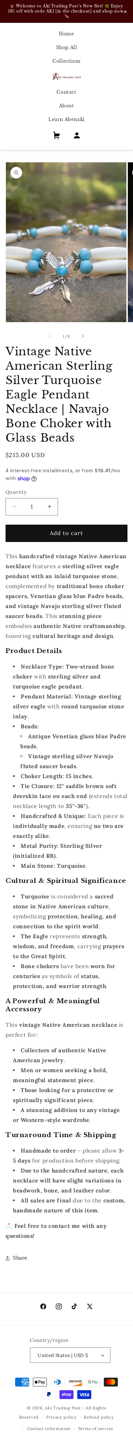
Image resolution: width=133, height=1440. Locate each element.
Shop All (66, 47)
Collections (66, 61)
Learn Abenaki (66, 119)
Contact (66, 92)
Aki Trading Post (63, 1407)
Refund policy (99, 1417)
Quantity (16, 492)
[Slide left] (50, 336)
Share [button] (20, 1257)
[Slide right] (83, 336)
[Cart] (56, 137)
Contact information (49, 1428)
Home (66, 34)
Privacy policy (61, 1417)
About (66, 105)
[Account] (76, 137)
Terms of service (95, 1428)
